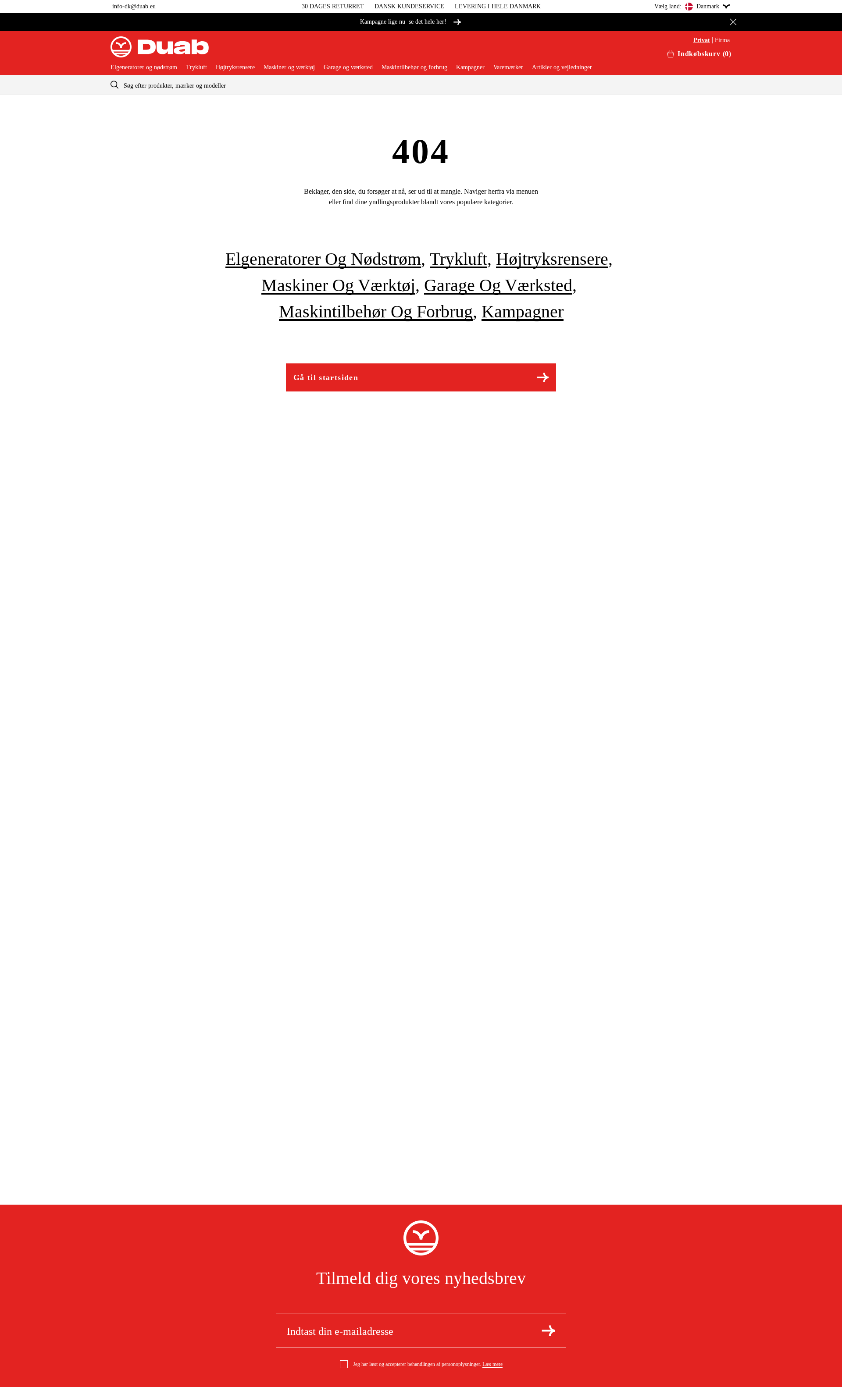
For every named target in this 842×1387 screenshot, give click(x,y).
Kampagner (470, 67)
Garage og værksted (348, 67)
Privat (701, 40)
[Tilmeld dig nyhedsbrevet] (548, 1330)
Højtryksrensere (235, 67)
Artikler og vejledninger (562, 67)
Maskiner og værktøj (289, 67)
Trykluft (196, 67)
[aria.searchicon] (114, 85)
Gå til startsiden (325, 377)
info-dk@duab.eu (134, 6)
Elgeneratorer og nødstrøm (144, 67)
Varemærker (508, 67)
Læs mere (492, 1364)
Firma (722, 40)
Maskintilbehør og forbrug (414, 67)
